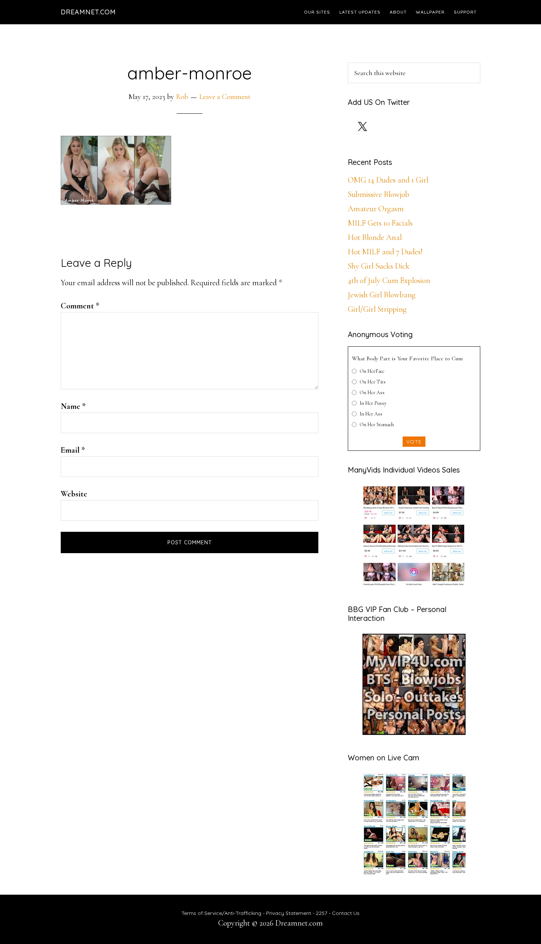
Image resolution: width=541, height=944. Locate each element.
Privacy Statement (288, 913)
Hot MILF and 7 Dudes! (385, 252)
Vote (414, 441)
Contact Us (346, 913)
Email (73, 450)
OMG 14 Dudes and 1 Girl (388, 180)
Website (74, 494)
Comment (80, 306)
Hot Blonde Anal (375, 237)
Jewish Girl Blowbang (382, 295)
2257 (321, 913)
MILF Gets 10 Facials (380, 223)
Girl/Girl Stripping (377, 309)
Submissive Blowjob (378, 194)
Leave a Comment (225, 96)
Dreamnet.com (88, 12)
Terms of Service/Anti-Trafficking (222, 913)
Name (73, 406)
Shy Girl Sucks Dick (379, 266)
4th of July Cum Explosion (389, 280)
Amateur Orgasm (376, 208)
